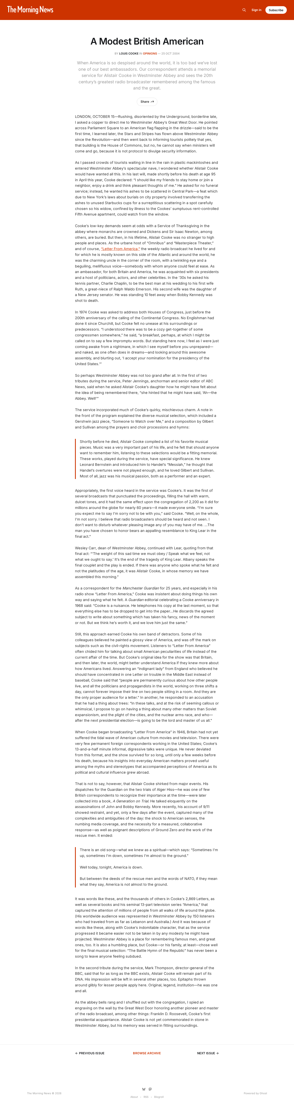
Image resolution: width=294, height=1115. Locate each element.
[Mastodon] (150, 1089)
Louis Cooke (128, 53)
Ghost (263, 1093)
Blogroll (159, 1096)
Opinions (150, 53)
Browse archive (147, 1053)
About (134, 1096)
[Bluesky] (143, 1089)
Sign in (256, 10)
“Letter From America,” (120, 249)
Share (145, 101)
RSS (146, 1096)
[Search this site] (244, 10)
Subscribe (276, 10)
